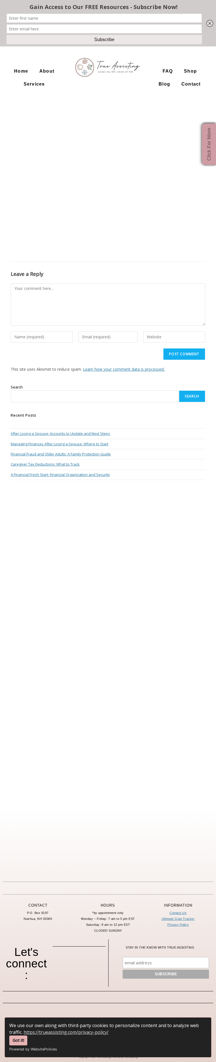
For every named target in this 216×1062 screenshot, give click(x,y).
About (46, 71)
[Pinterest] (94, 963)
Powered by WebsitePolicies (33, 1049)
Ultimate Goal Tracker (178, 918)
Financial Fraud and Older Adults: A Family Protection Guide (61, 454)
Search (17, 387)
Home (21, 71)
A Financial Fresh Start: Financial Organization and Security (60, 474)
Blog (164, 84)
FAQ (168, 71)
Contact (191, 84)
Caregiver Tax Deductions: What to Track (45, 464)
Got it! (18, 1040)
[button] (48, 71)
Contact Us (178, 913)
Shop (190, 71)
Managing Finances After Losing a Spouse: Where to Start (59, 443)
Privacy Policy (178, 924)
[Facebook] (64, 963)
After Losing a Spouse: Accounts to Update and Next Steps (60, 433)
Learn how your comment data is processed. (124, 369)
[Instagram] (79, 963)
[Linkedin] (79, 977)
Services (34, 84)
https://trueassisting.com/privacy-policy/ (66, 1032)
